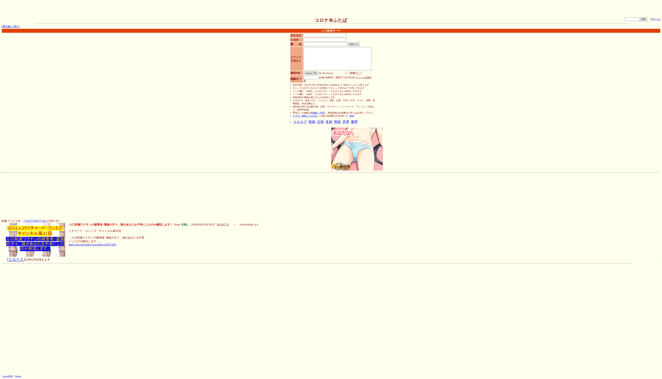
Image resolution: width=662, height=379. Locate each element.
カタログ (300, 122)
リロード (16, 259)
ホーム (655, 19)
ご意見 (321, 113)
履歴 (354, 122)
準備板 (314, 113)
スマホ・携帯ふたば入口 (305, 116)
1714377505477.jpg (34, 220)
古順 (320, 122)
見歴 (345, 122)
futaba (18, 376)
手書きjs (295, 60)
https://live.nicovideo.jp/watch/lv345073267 (92, 244)
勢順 (337, 122)
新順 (312, 122)
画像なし (355, 73)
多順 (328, 122)
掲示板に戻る (10, 26)
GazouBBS (8, 376)
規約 (352, 116)
